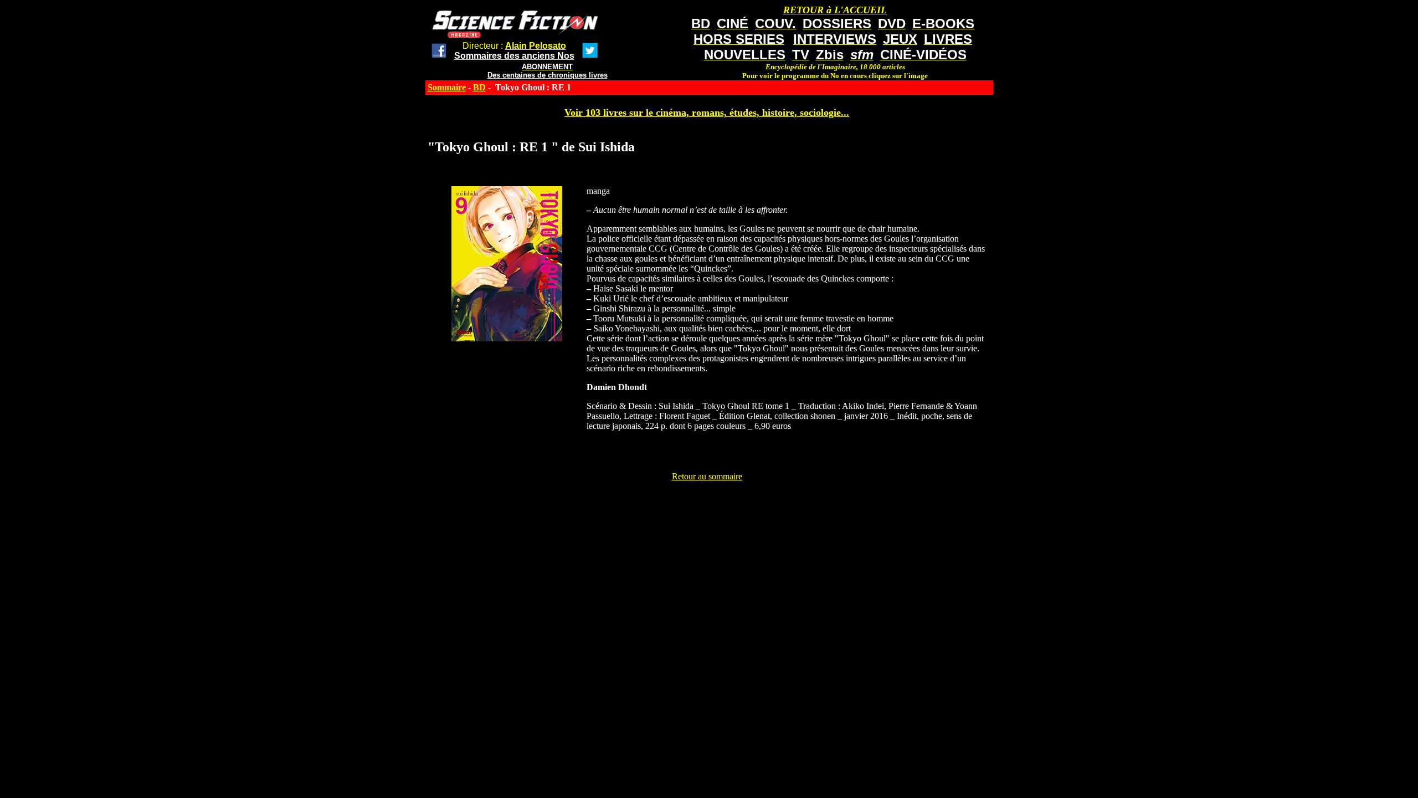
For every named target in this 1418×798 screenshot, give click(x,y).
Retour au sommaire (707, 476)
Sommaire (447, 87)
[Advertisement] (706, 506)
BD (479, 87)
